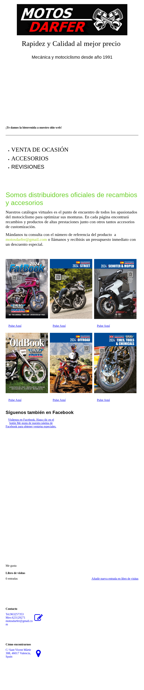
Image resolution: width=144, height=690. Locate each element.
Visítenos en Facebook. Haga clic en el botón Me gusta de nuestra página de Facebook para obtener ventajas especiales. (31, 423)
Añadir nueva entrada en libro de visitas (115, 578)
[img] (72, 18)
